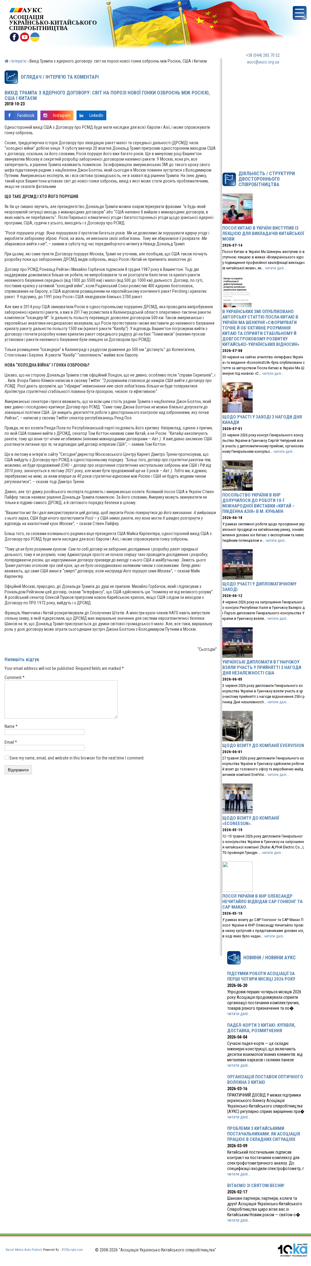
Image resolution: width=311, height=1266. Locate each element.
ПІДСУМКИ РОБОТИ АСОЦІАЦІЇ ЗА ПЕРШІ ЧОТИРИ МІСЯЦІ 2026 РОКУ (261, 976)
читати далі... (239, 1013)
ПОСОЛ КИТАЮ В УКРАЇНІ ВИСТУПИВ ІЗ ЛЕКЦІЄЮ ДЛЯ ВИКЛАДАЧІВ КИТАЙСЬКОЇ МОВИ (263, 233)
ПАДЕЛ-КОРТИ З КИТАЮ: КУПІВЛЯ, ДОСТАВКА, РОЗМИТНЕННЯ (261, 1027)
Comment (15, 677)
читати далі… (275, 268)
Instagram (61, 115)
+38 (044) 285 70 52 (263, 55)
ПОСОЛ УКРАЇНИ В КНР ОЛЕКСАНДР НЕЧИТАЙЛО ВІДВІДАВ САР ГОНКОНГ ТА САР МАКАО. (262, 901)
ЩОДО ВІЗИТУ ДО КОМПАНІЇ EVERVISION (263, 745)
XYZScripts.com (72, 1250)
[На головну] (53, 10)
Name (11, 726)
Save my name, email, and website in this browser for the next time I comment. (77, 758)
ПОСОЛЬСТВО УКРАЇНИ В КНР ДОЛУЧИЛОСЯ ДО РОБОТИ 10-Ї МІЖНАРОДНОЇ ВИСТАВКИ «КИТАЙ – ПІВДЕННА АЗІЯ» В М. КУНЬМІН (258, 503)
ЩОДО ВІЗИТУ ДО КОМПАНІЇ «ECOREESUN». (250, 820)
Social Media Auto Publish (24, 1250)
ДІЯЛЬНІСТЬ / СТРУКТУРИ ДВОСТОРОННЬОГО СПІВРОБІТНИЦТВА (266, 179)
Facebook (25, 115)
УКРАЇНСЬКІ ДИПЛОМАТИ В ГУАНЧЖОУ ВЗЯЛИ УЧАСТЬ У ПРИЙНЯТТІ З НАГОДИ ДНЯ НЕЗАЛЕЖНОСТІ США (261, 667)
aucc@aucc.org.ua (263, 62)
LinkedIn (96, 115)
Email (11, 742)
